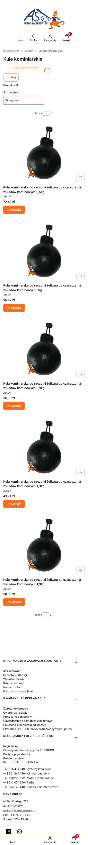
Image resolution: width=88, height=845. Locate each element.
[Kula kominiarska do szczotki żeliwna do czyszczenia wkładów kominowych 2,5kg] (44, 153)
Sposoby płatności (15, 675)
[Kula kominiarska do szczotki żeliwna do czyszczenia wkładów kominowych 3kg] (44, 251)
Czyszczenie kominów (50, 50)
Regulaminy (10, 746)
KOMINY (29, 50)
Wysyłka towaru (13, 679)
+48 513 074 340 (14, 782)
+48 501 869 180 (14, 773)
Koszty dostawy (13, 683)
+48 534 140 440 (14, 787)
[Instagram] (19, 831)
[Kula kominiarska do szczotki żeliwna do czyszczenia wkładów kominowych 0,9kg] (44, 349)
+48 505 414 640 (14, 769)
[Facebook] (8, 831)
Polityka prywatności (16, 754)
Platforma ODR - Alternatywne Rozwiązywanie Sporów (37, 729)
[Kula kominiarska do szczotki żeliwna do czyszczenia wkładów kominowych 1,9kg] (44, 545)
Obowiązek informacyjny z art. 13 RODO (28, 750)
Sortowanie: (10, 92)
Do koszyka (14, 209)
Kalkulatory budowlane (18, 691)
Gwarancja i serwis (15, 712)
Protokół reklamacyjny (17, 716)
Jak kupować (11, 671)
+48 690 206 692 (14, 778)
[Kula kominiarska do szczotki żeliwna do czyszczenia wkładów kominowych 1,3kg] (44, 447)
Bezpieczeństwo (13, 758)
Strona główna (11, 50)
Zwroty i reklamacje (15, 708)
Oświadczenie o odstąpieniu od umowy (28, 720)
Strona (38, 113)
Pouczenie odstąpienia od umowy (24, 724)
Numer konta (11, 687)
